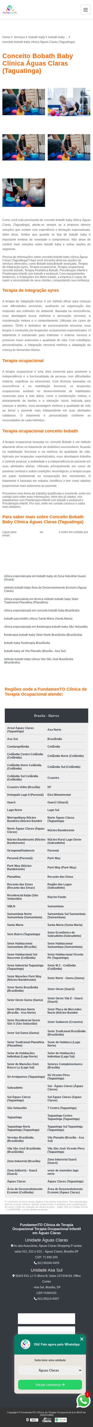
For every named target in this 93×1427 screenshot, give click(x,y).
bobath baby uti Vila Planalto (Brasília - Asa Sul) (35, 651)
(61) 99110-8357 (48, 1298)
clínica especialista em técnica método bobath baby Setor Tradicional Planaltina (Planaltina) (41, 600)
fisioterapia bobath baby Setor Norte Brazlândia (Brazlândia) (43, 635)
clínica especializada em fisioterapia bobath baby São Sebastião (46, 626)
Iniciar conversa (49, 1385)
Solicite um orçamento (46, 546)
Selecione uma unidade (50, 1360)
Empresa (46, 1332)
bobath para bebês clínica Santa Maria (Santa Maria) (38, 618)
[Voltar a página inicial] (9, 9)
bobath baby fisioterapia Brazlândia (27, 643)
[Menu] (85, 9)
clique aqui (51, 532)
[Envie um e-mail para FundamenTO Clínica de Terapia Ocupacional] (52, 26)
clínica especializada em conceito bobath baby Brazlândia (41, 610)
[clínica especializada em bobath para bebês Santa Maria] (23, 147)
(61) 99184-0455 (28, 532)
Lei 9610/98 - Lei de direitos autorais (27, 1209)
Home (46, 1318)
